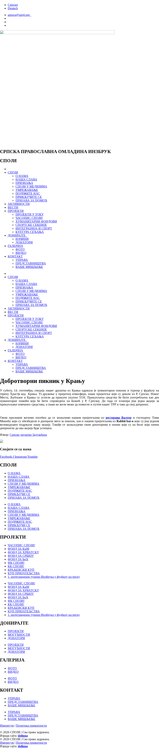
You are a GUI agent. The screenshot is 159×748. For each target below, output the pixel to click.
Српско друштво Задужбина (28, 434)
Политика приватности (31, 725)
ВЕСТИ (13, 207)
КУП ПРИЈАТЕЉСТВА (24, 573)
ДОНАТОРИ (24, 242)
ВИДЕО (21, 253)
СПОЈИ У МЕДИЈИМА (31, 186)
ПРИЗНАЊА (24, 183)
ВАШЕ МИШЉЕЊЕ (29, 267)
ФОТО (20, 249)
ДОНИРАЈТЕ (17, 235)
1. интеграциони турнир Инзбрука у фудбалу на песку (44, 576)
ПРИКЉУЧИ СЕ (19, 494)
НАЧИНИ (22, 239)
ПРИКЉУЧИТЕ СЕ (29, 197)
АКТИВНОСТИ (19, 204)
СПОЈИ (13, 172)
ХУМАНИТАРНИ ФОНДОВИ (36, 221)
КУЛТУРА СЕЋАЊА (30, 232)
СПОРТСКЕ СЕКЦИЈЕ (31, 225)
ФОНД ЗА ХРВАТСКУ (23, 552)
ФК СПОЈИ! (16, 562)
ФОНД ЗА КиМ (18, 548)
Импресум (7, 725)
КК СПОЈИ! (16, 566)
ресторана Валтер (118, 417)
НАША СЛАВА (26, 179)
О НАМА (22, 176)
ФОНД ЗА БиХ (18, 559)
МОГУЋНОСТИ (19, 634)
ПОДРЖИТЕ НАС (28, 193)
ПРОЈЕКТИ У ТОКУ (30, 214)
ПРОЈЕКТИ (16, 211)
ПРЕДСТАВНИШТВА (31, 263)
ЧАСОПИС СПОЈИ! (29, 218)
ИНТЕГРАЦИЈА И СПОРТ (34, 228)
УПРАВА (22, 260)
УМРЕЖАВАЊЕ (27, 190)
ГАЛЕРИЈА (15, 246)
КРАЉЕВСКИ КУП (21, 569)
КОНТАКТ (15, 256)
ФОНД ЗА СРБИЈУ (21, 555)
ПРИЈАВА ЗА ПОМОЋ (31, 200)
